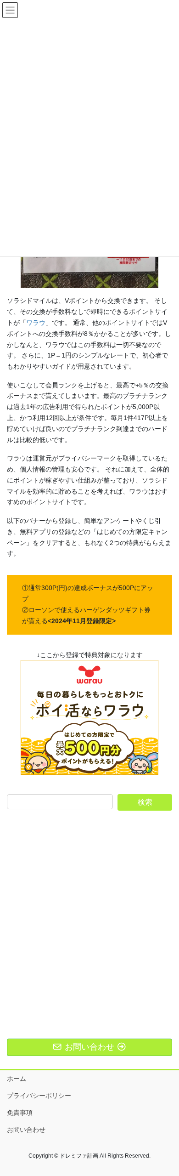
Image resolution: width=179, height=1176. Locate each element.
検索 (145, 802)
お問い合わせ (26, 1129)
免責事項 (20, 1112)
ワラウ (35, 322)
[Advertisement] (89, 911)
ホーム (16, 1078)
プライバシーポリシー (39, 1095)
